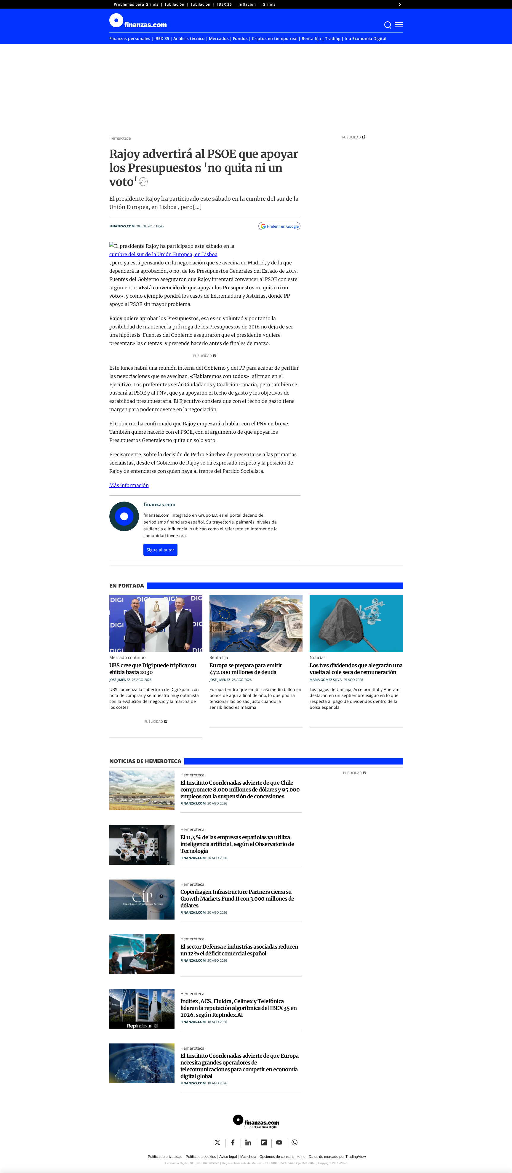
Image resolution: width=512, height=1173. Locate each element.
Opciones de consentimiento (282, 1157)
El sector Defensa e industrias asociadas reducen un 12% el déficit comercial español (239, 950)
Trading (332, 38)
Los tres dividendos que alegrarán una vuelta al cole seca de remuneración (356, 669)
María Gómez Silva (326, 679)
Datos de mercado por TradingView (337, 1157)
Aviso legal (228, 1157)
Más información (129, 485)
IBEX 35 (224, 4)
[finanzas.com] (256, 1122)
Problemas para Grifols (136, 4)
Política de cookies (201, 1157)
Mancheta (248, 1157)
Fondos (240, 38)
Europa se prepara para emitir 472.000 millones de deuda (245, 669)
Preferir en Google (283, 226)
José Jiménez (119, 679)
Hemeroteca (120, 138)
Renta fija (311, 38)
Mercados (219, 38)
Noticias (318, 657)
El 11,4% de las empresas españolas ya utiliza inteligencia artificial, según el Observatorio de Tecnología (237, 844)
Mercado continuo (127, 657)
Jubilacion (201, 4)
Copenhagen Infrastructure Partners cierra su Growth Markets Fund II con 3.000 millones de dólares (237, 898)
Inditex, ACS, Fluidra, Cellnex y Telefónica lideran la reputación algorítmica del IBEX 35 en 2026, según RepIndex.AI (238, 1008)
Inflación (247, 4)
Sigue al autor (160, 550)
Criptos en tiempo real (274, 38)
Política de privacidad (165, 1157)
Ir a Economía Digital (365, 38)
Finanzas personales (129, 38)
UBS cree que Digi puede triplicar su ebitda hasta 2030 (152, 669)
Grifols (269, 4)
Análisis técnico (189, 38)
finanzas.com (122, 226)
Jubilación (175, 4)
